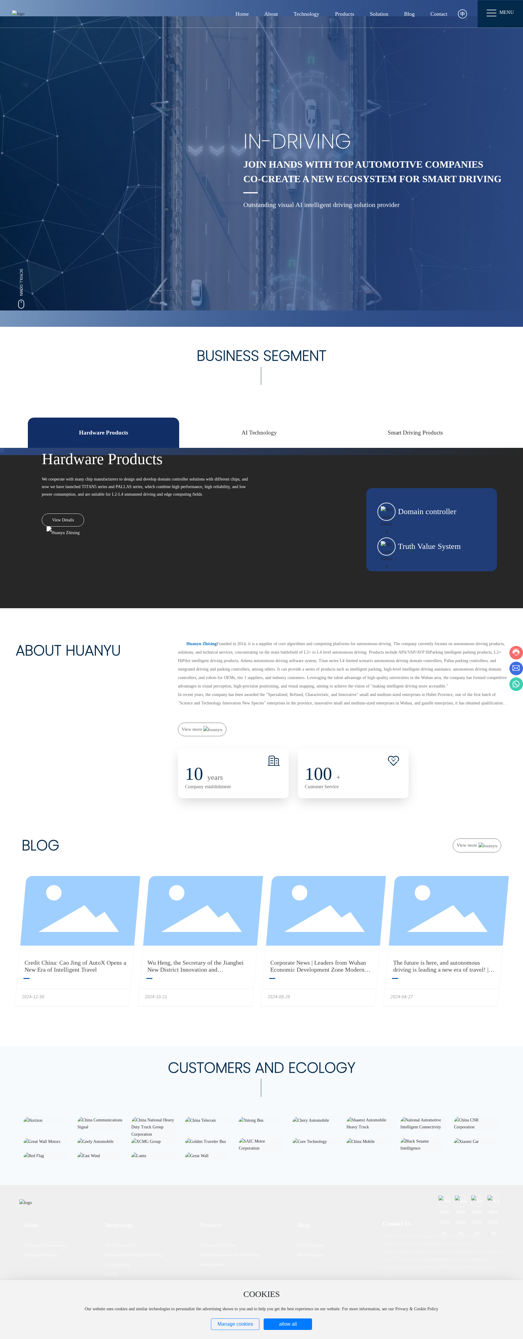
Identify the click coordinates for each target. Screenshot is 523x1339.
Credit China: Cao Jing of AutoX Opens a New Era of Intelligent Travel (75, 966)
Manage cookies (235, 1324)
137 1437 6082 (466, 1236)
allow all (288, 1324)
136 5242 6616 (462, 1244)
